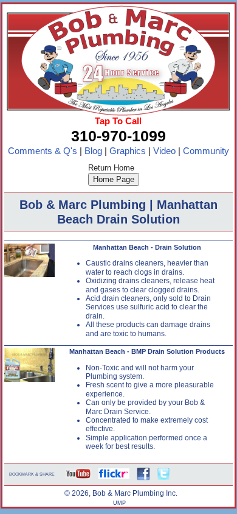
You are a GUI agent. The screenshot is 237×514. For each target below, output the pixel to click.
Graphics (127, 151)
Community (206, 151)
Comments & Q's (42, 151)
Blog (93, 151)
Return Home (111, 167)
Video (164, 151)
